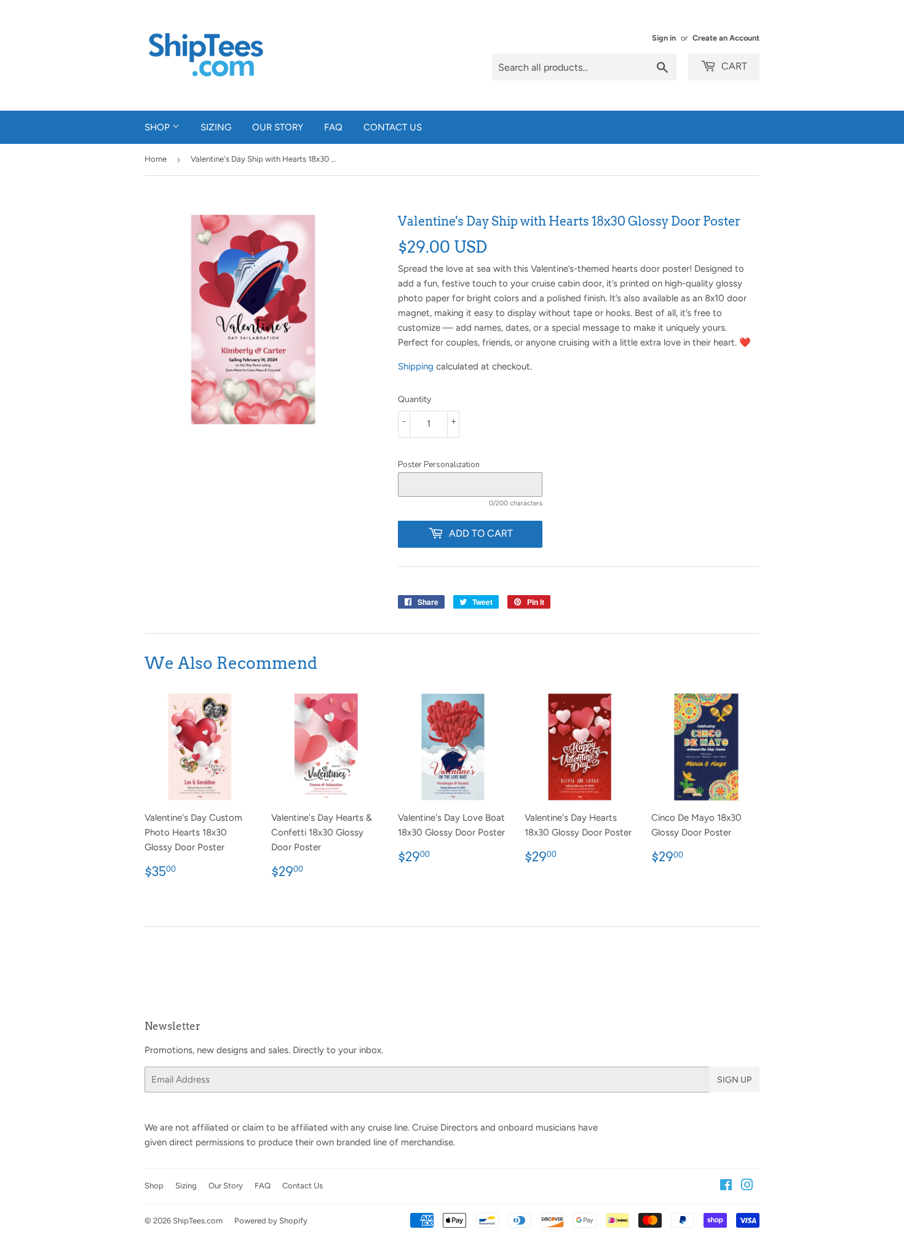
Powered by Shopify (270, 1220)
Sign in (664, 37)
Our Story (277, 127)
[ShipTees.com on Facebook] (726, 1186)
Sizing (215, 127)
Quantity (414, 399)
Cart (733, 66)
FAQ (333, 127)
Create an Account (725, 37)
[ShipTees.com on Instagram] (747, 1186)
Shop (158, 127)
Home (156, 159)
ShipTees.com (198, 1220)
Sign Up (734, 1080)
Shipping (416, 366)
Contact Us (392, 127)
